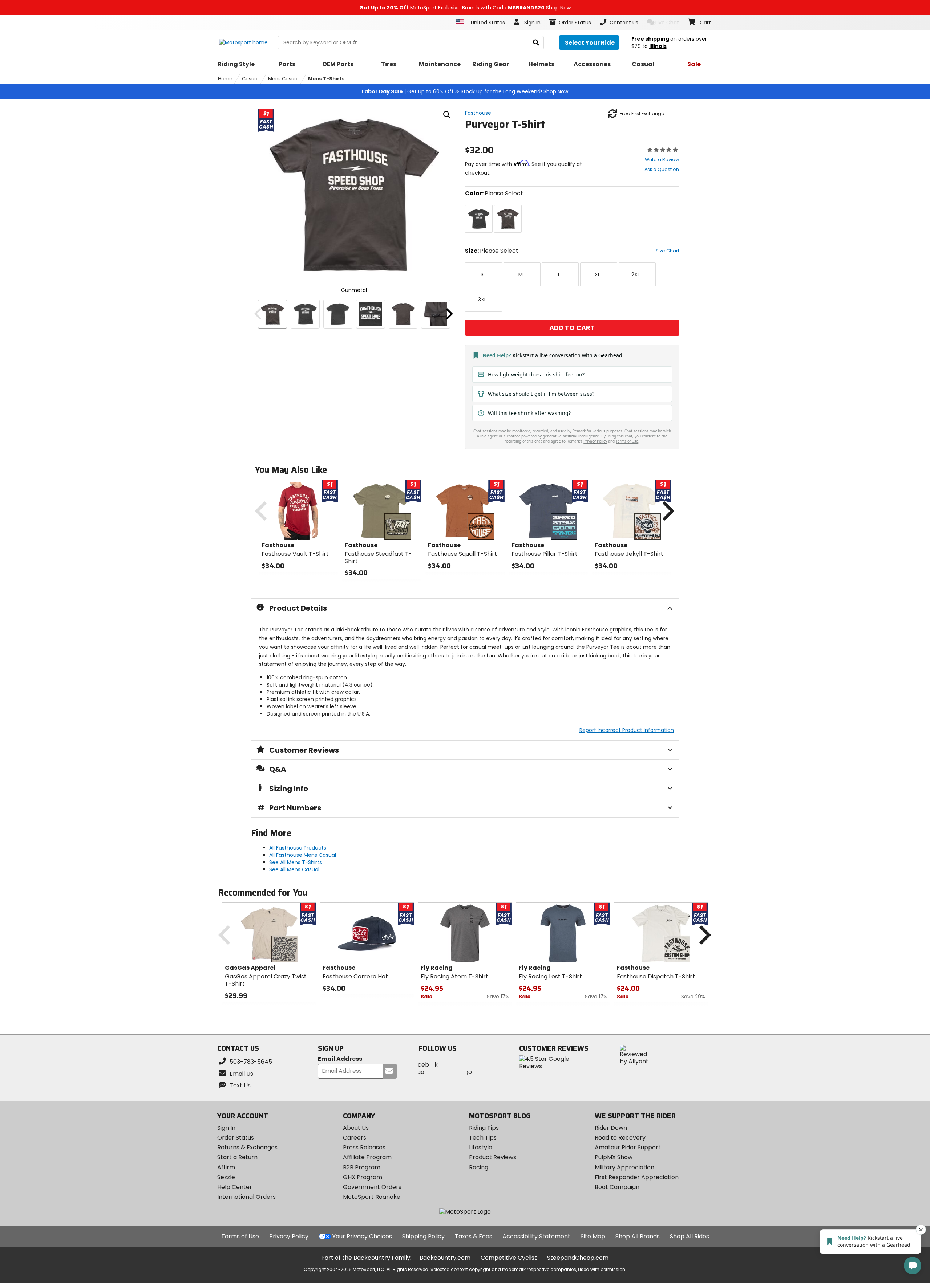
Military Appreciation (624, 1167)
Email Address (340, 1059)
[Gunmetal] (272, 314)
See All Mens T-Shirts (295, 862)
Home (225, 78)
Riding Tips (484, 1128)
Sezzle (226, 1177)
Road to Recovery (620, 1137)
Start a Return (237, 1157)
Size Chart (667, 251)
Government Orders (372, 1187)
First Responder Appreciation (637, 1177)
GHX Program (362, 1177)
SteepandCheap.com (577, 1258)
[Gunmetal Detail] (435, 314)
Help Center (234, 1187)
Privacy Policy (288, 1236)
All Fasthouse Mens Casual (302, 855)
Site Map (593, 1236)
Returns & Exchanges (247, 1147)
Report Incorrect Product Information (626, 730)
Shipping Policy (423, 1236)
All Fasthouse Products (297, 847)
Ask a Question (661, 169)
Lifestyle (480, 1147)
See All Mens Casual (294, 869)
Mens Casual (283, 78)
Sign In (226, 1128)
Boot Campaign (617, 1187)
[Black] (305, 314)
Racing (478, 1167)
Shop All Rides (689, 1236)
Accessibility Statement (536, 1236)
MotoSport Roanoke (371, 1197)
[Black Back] (337, 314)
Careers (354, 1137)
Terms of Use (240, 1236)
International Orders (246, 1197)
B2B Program (361, 1167)
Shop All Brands (637, 1236)
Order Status (235, 1137)
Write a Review (662, 159)
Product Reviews (492, 1157)
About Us (356, 1128)
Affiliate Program (367, 1157)
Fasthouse (478, 113)
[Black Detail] (370, 314)
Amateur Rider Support (628, 1147)
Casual (250, 78)
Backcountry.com (445, 1258)
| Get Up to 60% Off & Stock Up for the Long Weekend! (465, 91)
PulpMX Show (613, 1157)
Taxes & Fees (473, 1236)
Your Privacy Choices (362, 1236)
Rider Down (611, 1128)
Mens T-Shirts (326, 78)
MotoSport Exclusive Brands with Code (465, 7)
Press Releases (364, 1147)
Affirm (226, 1167)
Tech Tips (483, 1137)
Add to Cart (572, 327)
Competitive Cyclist (509, 1258)
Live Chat (667, 22)
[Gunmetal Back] (403, 314)
